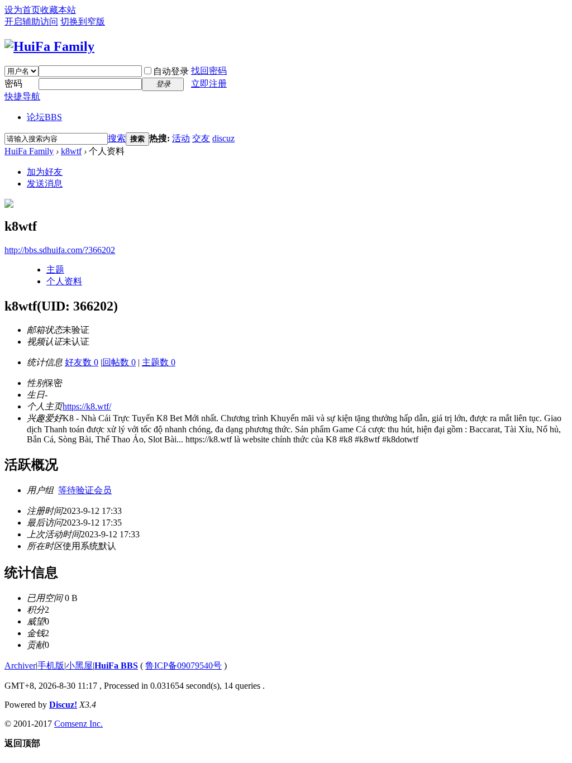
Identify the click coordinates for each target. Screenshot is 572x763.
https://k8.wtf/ (87, 406)
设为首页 (22, 10)
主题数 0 (158, 362)
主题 (55, 269)
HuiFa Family (29, 151)
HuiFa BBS (116, 665)
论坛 (44, 117)
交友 (201, 138)
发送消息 (45, 183)
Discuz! (63, 704)
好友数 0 (81, 362)
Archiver (20, 665)
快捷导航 (22, 96)
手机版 (50, 665)
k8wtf (71, 151)
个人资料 (64, 281)
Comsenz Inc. (78, 723)
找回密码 (209, 70)
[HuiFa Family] (49, 46)
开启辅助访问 (31, 21)
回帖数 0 (119, 362)
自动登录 (171, 71)
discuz (223, 138)
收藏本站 (58, 10)
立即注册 (209, 83)
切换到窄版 (82, 21)
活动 (181, 138)
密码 (13, 83)
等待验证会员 (85, 490)
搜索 (117, 138)
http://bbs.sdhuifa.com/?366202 (59, 250)
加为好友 (45, 172)
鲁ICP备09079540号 (183, 665)
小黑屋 (79, 665)
